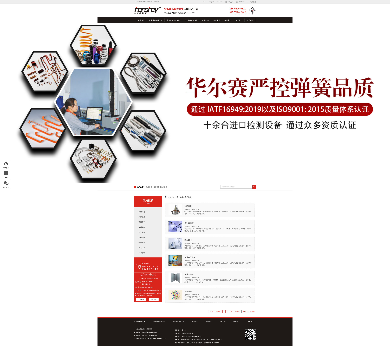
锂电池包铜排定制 (155, 20)
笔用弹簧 (188, 291)
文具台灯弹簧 (189, 257)
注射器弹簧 (189, 223)
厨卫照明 (142, 253)
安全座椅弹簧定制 (173, 20)
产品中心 (205, 20)
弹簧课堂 (216, 20)
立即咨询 (141, 299)
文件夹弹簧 (189, 274)
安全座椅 (142, 242)
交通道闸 (142, 227)
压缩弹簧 (149, 187)
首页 (211, 311)
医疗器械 (142, 217)
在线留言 (153, 299)
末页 (244, 311)
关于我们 (239, 20)
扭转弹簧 (156, 187)
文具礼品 (142, 248)
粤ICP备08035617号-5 (214, 339)
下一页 (237, 311)
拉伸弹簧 (164, 187)
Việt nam (219, 2)
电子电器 (142, 232)
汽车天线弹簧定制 (191, 20)
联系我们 (250, 20)
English (211, 2)
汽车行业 (142, 212)
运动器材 (188, 206)
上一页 (218, 311)
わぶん (205, 2)
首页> (182, 197)
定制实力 (228, 20)
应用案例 (188, 197)
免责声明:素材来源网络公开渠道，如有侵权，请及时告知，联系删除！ (197, 343)
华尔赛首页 (140, 20)
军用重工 (142, 222)
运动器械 (142, 237)
